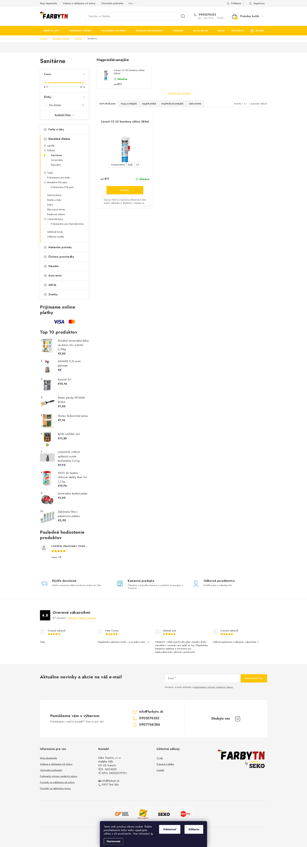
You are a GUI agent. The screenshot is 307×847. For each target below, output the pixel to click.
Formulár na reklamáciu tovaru (55, 788)
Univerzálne (57, 160)
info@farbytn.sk (151, 711)
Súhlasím (194, 829)
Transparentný (118, 164)
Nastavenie (113, 841)
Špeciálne (56, 164)
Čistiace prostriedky (61, 257)
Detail (125, 190)
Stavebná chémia (59, 139)
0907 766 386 (110, 784)
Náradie (53, 266)
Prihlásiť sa (254, 678)
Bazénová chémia (56, 214)
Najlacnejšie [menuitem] (129, 103)
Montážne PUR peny (57, 182)
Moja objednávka (48, 3)
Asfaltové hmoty (55, 231)
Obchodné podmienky (112, 3)
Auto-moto (55, 275)
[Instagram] (237, 718)
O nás (160, 758)
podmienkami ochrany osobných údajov (213, 687)
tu (152, 834)
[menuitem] (53, 30)
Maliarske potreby (60, 247)
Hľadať (183, 16)
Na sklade (66, 105)
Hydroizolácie (54, 195)
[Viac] (257, 30)
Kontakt (160, 770)
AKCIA (52, 285)
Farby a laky (56, 129)
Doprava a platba (165, 764)
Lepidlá (50, 145)
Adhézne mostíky (55, 236)
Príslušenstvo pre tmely (58, 177)
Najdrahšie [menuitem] (149, 103)
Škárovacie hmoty (56, 209)
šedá (130, 164)
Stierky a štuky (54, 200)
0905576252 (207, 14)
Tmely (50, 172)
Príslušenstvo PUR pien (62, 187)
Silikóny (51, 150)
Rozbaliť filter (63, 115)
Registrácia (259, 3)
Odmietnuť (169, 829)
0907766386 (149, 724)
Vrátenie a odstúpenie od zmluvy (79, 3)
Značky (52, 294)
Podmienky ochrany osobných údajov (58, 776)
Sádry (50, 204)
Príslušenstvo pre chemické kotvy (67, 223)
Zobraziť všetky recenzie (82, 618)
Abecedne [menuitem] (195, 103)
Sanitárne (56, 155)
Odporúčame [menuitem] (107, 103)
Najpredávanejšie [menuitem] (172, 103)
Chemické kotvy (55, 219)
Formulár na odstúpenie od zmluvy (57, 782)
